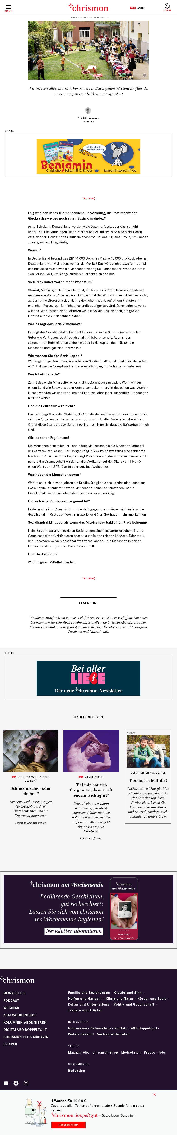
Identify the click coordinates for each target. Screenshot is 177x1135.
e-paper (10, 1044)
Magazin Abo (78, 1052)
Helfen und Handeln (85, 999)
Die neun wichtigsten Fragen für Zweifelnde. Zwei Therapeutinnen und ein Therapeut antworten (31, 809)
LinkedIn (95, 631)
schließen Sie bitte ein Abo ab (109, 622)
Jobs (162, 1052)
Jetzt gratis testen (68, 1124)
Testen (137, 8)
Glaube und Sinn (128, 993)
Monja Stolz (86, 838)
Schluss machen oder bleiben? (33, 778)
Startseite (74, 17)
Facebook (75, 631)
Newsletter (14, 993)
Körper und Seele (152, 999)
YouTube (6, 1083)
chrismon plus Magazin (26, 1037)
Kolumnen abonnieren (25, 1022)
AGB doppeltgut (144, 1028)
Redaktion (76, 1071)
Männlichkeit (94, 777)
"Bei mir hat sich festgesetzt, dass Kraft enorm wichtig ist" (91, 790)
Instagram (139, 627)
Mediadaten (131, 1052)
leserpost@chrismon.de (77, 627)
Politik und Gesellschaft (134, 1004)
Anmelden (167, 7)
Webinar (11, 1008)
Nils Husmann (91, 118)
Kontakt (121, 1028)
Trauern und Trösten (85, 1010)
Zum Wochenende (20, 1015)
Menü (8, 11)
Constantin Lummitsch (26, 822)
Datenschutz (100, 1028)
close (154, 1094)
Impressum (77, 1028)
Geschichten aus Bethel (148, 772)
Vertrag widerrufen (113, 1034)
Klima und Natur (119, 999)
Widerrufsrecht (81, 1034)
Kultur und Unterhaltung (89, 1004)
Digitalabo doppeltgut (25, 1030)
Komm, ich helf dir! (148, 780)
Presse (149, 1052)
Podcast (11, 1001)
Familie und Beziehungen (89, 993)
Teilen (87, 198)
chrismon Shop (105, 1052)
